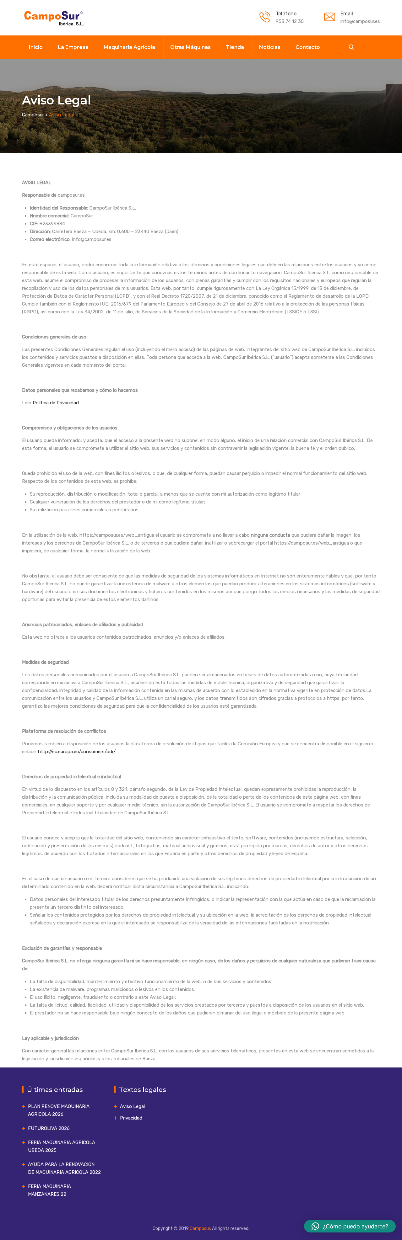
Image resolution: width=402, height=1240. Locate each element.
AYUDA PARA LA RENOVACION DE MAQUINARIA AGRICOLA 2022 (64, 1168)
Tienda (235, 47)
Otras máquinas (190, 47)
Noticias (269, 47)
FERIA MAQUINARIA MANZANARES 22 (49, 1190)
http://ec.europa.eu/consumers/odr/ (77, 751)
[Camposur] (53, 17)
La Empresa (73, 47)
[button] (350, 1226)
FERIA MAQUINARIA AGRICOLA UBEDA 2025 (61, 1146)
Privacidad (131, 1118)
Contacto (308, 47)
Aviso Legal (132, 1106)
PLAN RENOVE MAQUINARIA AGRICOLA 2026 (59, 1110)
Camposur (200, 1228)
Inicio (36, 47)
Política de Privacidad (56, 403)
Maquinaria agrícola (129, 47)
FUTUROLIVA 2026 (49, 1128)
